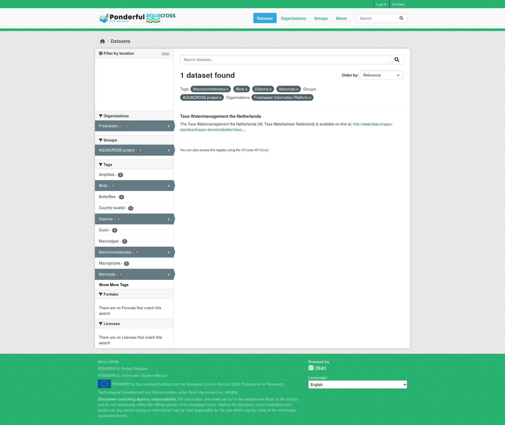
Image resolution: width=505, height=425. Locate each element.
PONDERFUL (317, 368)
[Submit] (401, 18)
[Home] (102, 41)
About (341, 18)
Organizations (293, 18)
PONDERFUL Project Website (123, 368)
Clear (165, 53)
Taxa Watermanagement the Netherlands (220, 116)
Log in (381, 4)
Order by (349, 75)
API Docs (260, 150)
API (243, 150)
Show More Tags (114, 284)
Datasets (265, 18)
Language (317, 377)
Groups (321, 18)
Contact (398, 4)
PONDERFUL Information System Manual (132, 375)
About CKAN (108, 361)
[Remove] (227, 89)
